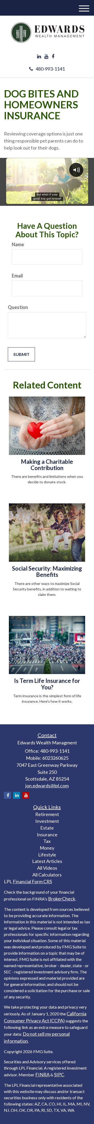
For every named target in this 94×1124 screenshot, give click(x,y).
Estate (47, 828)
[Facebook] (53, 56)
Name (18, 244)
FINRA (42, 1074)
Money (47, 848)
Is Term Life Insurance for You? (47, 683)
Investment (47, 821)
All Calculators (47, 875)
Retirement (47, 814)
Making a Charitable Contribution (47, 464)
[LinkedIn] (39, 56)
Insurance (47, 834)
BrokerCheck (61, 898)
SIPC (59, 1074)
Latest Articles (47, 861)
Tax (47, 841)
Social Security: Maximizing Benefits (47, 571)
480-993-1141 (50, 69)
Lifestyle (47, 854)
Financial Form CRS (32, 881)
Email (17, 276)
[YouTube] (46, 56)
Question (18, 307)
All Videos (47, 868)
